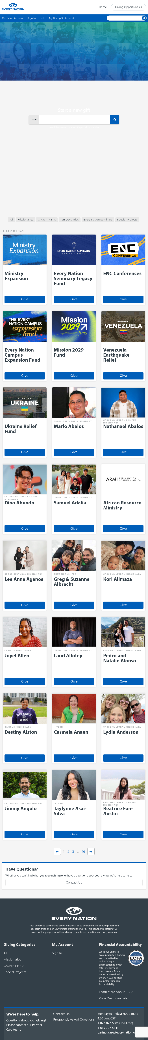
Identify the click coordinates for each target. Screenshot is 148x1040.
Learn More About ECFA (116, 992)
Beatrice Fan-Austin (118, 810)
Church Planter (65, 574)
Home (103, 7)
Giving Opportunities (128, 7)
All (11, 219)
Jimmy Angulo (21, 808)
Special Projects (127, 219)
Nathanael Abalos (123, 426)
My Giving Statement (61, 18)
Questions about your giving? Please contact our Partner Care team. (26, 1025)
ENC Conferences (122, 273)
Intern (58, 727)
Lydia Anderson (120, 732)
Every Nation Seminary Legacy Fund (73, 278)
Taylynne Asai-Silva (70, 810)
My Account (62, 944)
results (21, 231)
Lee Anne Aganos (24, 579)
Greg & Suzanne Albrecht (72, 581)
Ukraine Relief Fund (21, 428)
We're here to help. (22, 1014)
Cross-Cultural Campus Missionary (119, 421)
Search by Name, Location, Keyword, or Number (74, 127)
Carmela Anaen (71, 732)
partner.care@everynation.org (117, 1032)
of (11, 231)
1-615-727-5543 (108, 1028)
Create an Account (13, 18)
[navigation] (121, 7)
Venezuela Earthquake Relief (116, 354)
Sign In (31, 18)
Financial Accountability (120, 944)
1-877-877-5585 (108, 1023)
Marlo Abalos (69, 426)
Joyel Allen (17, 655)
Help (42, 18)
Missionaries (25, 219)
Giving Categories (19, 944)
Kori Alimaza (117, 579)
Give (24, 299)
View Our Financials (113, 998)
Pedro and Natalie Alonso (119, 658)
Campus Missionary (18, 650)
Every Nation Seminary (97, 219)
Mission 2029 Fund (69, 352)
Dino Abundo (19, 502)
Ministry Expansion (16, 275)
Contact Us (74, 882)
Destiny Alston (21, 732)
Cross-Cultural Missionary (73, 421)
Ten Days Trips (69, 219)
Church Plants (47, 219)
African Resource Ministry (122, 505)
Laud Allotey (68, 655)
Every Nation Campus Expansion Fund (22, 354)
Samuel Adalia (70, 502)
